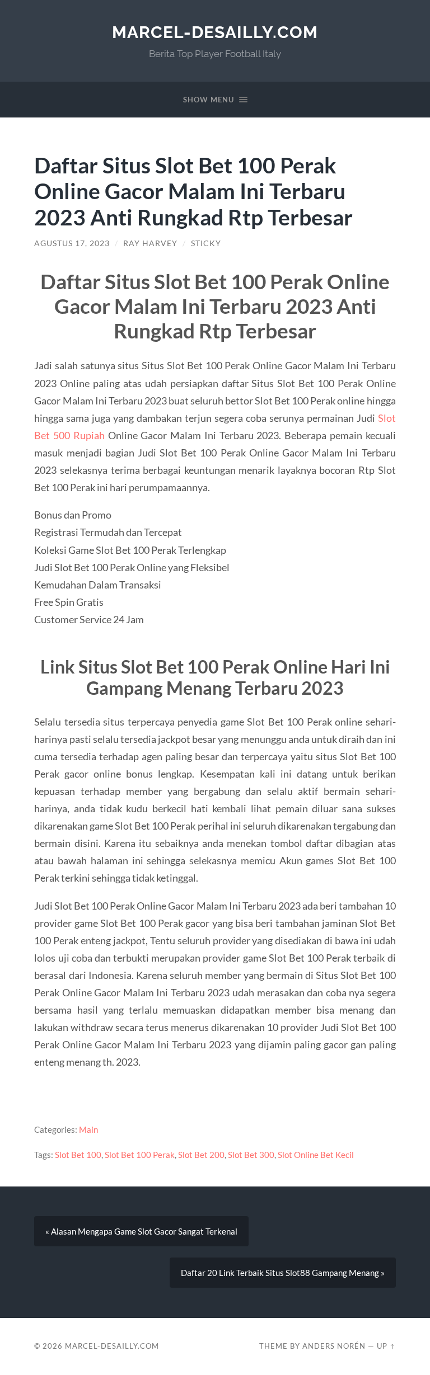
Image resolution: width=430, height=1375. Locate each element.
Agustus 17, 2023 (72, 243)
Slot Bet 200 (201, 1155)
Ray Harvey (150, 243)
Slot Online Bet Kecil (316, 1155)
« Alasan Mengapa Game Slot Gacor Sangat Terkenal (141, 1231)
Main (88, 1129)
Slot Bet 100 (78, 1155)
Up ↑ (386, 1345)
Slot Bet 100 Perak (140, 1155)
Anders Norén (334, 1345)
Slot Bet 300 (251, 1155)
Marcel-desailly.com (215, 32)
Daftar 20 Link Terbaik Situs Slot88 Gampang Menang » (283, 1273)
